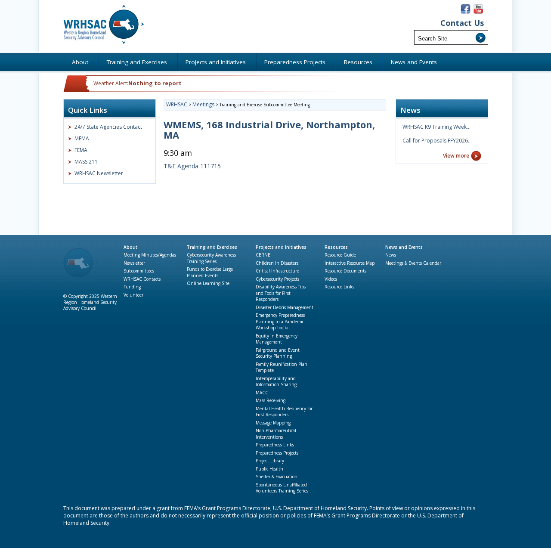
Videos (331, 279)
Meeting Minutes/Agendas (150, 255)
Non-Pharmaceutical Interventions (276, 433)
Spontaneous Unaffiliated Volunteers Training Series (282, 488)
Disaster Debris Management (284, 307)
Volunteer (133, 295)
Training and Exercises (212, 247)
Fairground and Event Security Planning (278, 353)
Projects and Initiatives (281, 247)
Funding (132, 287)
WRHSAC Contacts (142, 279)
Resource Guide (340, 255)
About (130, 247)
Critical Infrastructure (277, 271)
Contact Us (462, 23)
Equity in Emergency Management (276, 339)
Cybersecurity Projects (277, 279)
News (390, 255)
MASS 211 (86, 161)
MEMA (81, 138)
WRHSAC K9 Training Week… (436, 126)
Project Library (270, 461)
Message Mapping (273, 423)
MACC (262, 393)
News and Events (404, 247)
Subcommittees (139, 271)
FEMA (80, 150)
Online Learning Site (208, 283)
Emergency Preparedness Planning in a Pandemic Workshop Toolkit (280, 321)
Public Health (269, 469)
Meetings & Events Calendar (413, 263)
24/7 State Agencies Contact (108, 126)
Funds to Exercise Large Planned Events (210, 272)
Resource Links (339, 287)
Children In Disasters (277, 263)
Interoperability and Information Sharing (276, 381)
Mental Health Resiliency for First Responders (284, 412)
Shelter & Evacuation (276, 477)
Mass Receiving (270, 400)
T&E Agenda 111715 (192, 166)
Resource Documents (345, 271)
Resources (336, 247)
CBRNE (263, 255)
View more (456, 155)
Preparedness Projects (277, 453)
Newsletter (134, 263)
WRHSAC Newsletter (98, 173)
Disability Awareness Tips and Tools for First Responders (281, 293)
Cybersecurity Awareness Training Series (211, 258)
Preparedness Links (275, 445)
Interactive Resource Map (350, 263)
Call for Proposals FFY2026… (437, 140)
